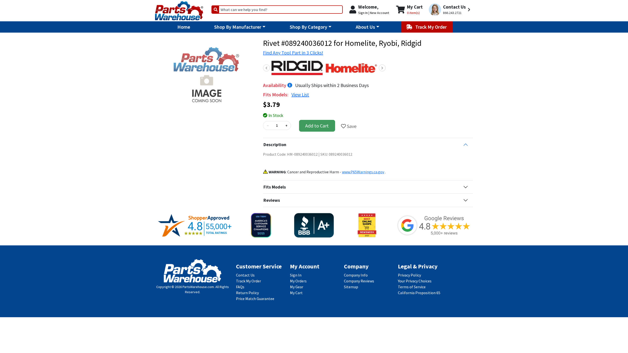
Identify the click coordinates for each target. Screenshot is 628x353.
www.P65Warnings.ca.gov (363, 171)
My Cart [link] (296, 292)
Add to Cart (317, 126)
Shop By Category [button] (308, 27)
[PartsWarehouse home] (179, 9)
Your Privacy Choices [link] (415, 280)
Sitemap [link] (351, 286)
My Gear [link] (296, 286)
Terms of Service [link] (412, 286)
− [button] (268, 125)
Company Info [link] (356, 275)
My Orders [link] (298, 280)
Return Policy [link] (247, 292)
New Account (379, 13)
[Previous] (266, 67)
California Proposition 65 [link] (419, 292)
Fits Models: (276, 94)
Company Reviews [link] (359, 280)
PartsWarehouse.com (198, 287)
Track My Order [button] (431, 27)
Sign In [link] (295, 275)
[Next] (382, 67)
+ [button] (286, 125)
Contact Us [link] (245, 275)
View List (300, 94)
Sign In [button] (363, 13)
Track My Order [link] (248, 280)
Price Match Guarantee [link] (255, 298)
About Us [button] (365, 27)
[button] (450, 9)
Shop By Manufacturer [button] (237, 27)
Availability (275, 85)
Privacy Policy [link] (409, 275)
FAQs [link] (240, 286)
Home (183, 27)
